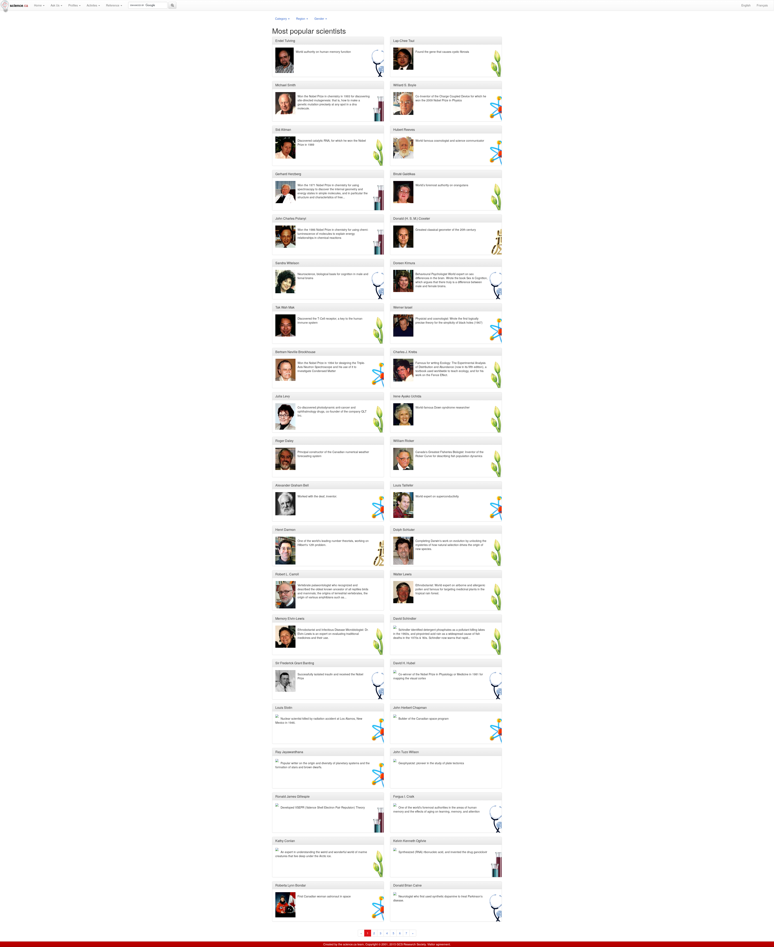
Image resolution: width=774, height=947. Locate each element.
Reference (113, 5)
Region (301, 19)
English (746, 5)
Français (762, 5)
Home (38, 5)
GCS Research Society (411, 944)
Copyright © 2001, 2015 (380, 944)
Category (281, 19)
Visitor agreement (438, 944)
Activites (92, 5)
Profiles (73, 5)
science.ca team (353, 944)
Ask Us (55, 5)
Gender (319, 19)
